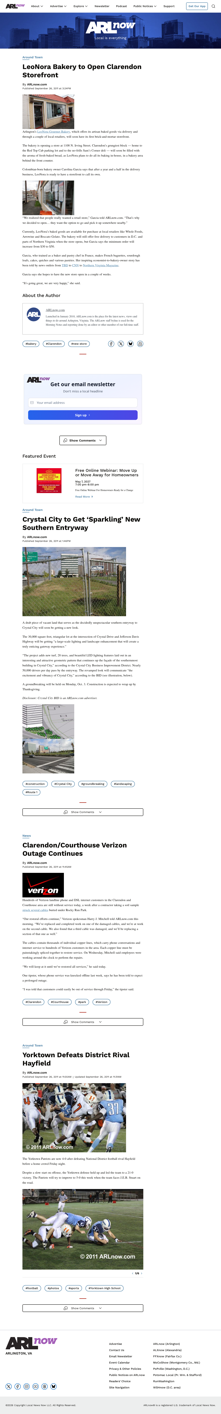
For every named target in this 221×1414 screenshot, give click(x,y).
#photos (53, 1288)
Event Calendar (119, 1362)
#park (82, 1002)
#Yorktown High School (105, 1288)
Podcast (121, 6)
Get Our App (197, 6)
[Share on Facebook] (111, 344)
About (35, 6)
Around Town (32, 57)
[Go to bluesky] (53, 1386)
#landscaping (123, 784)
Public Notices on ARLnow (127, 1375)
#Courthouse (60, 1002)
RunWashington (163, 1381)
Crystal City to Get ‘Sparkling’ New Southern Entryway (81, 523)
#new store (79, 343)
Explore (79, 6)
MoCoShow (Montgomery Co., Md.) (176, 1362)
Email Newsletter (120, 1356)
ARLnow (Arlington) (166, 1344)
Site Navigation (119, 1387)
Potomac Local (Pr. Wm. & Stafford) (177, 1375)
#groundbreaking (92, 784)
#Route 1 (31, 792)
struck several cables (35, 910)
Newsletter (102, 6)
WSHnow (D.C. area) (167, 1387)
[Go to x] (9, 1386)
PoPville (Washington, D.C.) (171, 1368)
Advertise (56, 6)
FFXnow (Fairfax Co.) (167, 1356)
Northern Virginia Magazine (100, 265)
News (26, 835)
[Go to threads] (44, 1386)
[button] (132, 1273)
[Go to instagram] (26, 1386)
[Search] (213, 6)
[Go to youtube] (35, 1386)
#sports (74, 1288)
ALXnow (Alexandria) (167, 1350)
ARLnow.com (37, 84)
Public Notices (143, 6)
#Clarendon (54, 343)
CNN (75, 265)
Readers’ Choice (120, 1381)
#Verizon (101, 1002)
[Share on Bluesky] (130, 344)
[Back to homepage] (15, 6)
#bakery (31, 343)
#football (32, 1288)
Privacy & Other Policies (125, 1368)
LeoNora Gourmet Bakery (53, 131)
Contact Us (116, 1350)
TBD (65, 265)
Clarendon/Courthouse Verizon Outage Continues (74, 849)
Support (169, 6)
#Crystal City (63, 784)
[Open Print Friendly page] (140, 344)
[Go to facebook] (18, 1386)
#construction (35, 784)
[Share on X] (121, 344)
